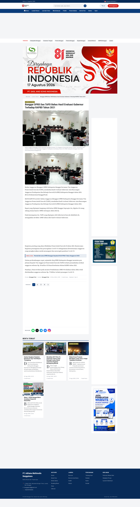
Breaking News (55, 483)
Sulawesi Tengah (47, 40)
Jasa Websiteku (113, 496)
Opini (96, 10)
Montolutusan (56, 10)
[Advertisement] (70, 25)
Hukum (70, 483)
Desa (52, 486)
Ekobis (90, 10)
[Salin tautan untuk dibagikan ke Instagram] (49, 330)
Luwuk (111, 40)
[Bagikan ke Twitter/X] (37, 330)
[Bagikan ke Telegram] (41, 330)
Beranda (28, 96)
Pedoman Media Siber (108, 475)
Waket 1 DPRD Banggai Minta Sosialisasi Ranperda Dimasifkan (32, 399)
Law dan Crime (46, 10)
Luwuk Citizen (35, 10)
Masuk (103, 5)
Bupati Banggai (81, 40)
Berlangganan (113, 5)
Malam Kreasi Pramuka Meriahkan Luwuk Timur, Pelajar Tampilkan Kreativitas (78, 358)
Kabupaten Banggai (35, 40)
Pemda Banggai (70, 40)
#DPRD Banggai (102, 40)
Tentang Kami (89, 475)
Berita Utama (28, 384)
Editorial (53, 488)
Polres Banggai (59, 40)
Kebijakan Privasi (107, 478)
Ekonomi (70, 475)
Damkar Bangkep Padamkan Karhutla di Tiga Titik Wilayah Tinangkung (32, 358)
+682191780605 (29, 489)
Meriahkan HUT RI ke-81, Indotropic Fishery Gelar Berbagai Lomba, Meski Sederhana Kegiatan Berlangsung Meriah (54, 360)
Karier (87, 480)
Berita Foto (83, 10)
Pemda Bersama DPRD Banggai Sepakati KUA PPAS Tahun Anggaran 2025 (56, 255)
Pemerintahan (73, 10)
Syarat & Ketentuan (108, 480)
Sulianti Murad (92, 40)
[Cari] (85, 5)
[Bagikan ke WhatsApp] (33, 330)
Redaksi (88, 478)
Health (70, 480)
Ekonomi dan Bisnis (73, 478)
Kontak (87, 483)
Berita (52, 475)
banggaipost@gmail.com (30, 487)
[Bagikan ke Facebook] (45, 330)
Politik (64, 10)
